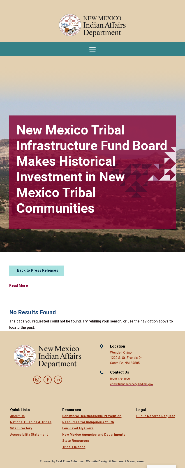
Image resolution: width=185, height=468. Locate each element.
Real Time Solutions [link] (70, 461)
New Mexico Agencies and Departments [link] (93, 434)
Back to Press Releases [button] (37, 270)
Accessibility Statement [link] (29, 434)
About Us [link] (17, 416)
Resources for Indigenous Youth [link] (88, 422)
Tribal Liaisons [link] (73, 447)
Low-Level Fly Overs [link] (77, 428)
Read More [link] (18, 285)
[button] (92, 49)
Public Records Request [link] (155, 416)
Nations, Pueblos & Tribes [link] (30, 422)
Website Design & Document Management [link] (115, 461)
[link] (92, 26)
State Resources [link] (75, 440)
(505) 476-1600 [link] (120, 379)
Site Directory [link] (21, 428)
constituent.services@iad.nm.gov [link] (131, 384)
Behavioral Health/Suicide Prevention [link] (91, 416)
